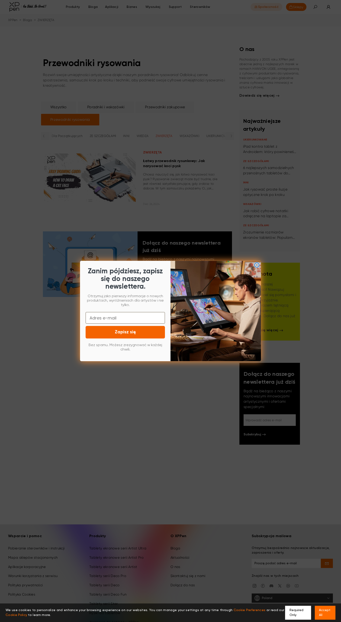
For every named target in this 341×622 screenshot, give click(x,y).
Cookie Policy (16, 615)
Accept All (324, 613)
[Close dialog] (256, 265)
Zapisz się (125, 332)
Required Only (296, 613)
